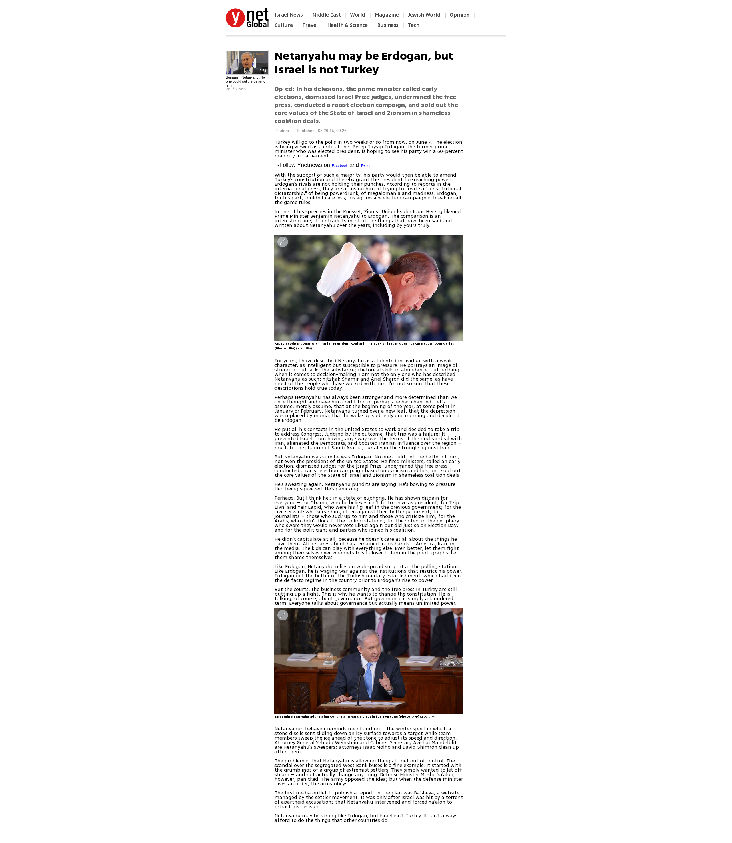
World (358, 15)
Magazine (387, 15)
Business (388, 25)
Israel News (288, 15)
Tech (413, 25)
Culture (283, 25)
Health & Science (347, 25)
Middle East (326, 15)
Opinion (460, 15)
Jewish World (424, 15)
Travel (310, 25)
